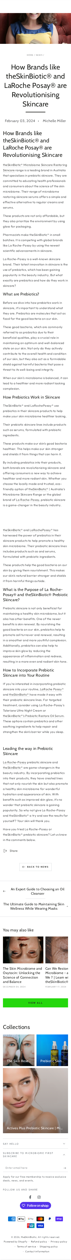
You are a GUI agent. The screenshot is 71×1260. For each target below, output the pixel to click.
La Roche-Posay (27, 500)
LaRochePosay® (41, 530)
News (39, 55)
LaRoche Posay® (52, 689)
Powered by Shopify (15, 1241)
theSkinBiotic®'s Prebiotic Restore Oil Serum (33, 716)
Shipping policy (49, 1246)
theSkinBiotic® (38, 489)
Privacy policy (59, 1241)
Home (30, 55)
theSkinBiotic (28, 1237)
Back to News (38, 866)
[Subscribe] (66, 1168)
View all (35, 1002)
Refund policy (39, 1241)
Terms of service (26, 1246)
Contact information (37, 1251)
